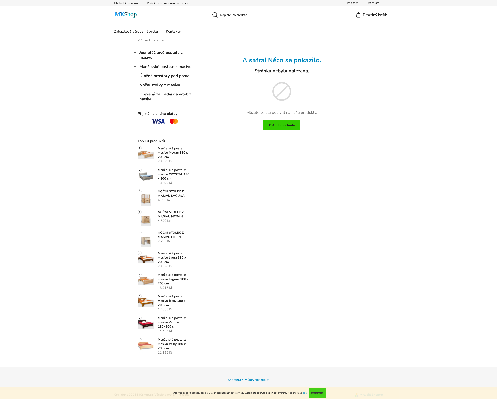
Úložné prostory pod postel (165, 75)
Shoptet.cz (235, 380)
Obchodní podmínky (126, 3)
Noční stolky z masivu (159, 85)
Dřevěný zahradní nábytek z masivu (165, 96)
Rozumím (317, 393)
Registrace (373, 3)
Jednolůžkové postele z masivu (161, 55)
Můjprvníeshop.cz (257, 380)
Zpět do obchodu (282, 125)
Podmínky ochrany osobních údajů (168, 3)
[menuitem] (136, 31)
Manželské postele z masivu (165, 66)
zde (305, 392)
